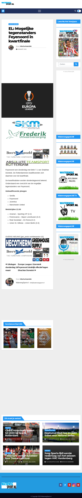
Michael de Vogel (10, 343)
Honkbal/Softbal (50, 430)
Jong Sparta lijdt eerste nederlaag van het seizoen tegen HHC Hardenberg (60, 456)
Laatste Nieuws (13, 24)
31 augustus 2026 (13, 439)
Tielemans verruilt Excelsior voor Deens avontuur (21, 457)
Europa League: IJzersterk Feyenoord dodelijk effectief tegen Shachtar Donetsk (33, 267)
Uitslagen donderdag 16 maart (12, 267)
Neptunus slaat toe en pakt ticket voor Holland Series (60, 434)
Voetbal (8, 427)
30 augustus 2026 (9, 335)
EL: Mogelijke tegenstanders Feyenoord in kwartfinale (22, 34)
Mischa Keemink (25, 46)
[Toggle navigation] (39, 11)
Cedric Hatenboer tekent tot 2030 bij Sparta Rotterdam (19, 433)
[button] (75, 11)
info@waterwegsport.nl (37, 283)
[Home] (3, 10)
